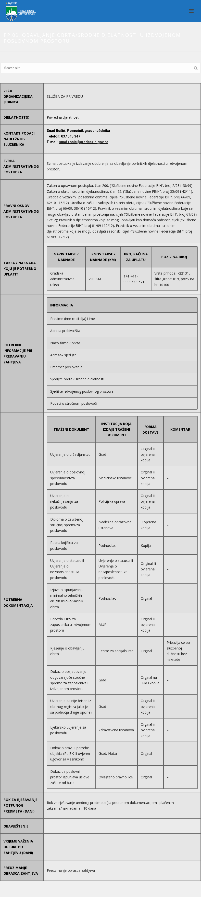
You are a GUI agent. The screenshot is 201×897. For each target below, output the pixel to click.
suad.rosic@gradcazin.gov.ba (83, 142)
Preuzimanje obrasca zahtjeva (71, 870)
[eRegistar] (18, 11)
